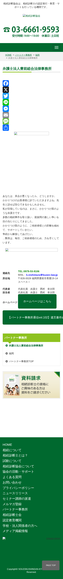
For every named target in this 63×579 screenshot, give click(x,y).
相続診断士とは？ (15, 455)
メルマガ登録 (12, 504)
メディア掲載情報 (15, 531)
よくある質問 (12, 477)
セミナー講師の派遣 (17, 498)
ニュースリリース (15, 493)
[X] (31, 90)
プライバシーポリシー (18, 488)
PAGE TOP (51, 565)
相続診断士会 (12, 515)
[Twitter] (31, 96)
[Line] (31, 102)
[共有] (31, 127)
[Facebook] (31, 83)
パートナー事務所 (23, 55)
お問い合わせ (12, 482)
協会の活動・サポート (18, 471)
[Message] (31, 121)
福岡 (37, 55)
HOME (8, 55)
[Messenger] (31, 108)
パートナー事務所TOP (21, 361)
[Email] (31, 115)
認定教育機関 (12, 520)
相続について (12, 450)
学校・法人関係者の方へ (20, 525)
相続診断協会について (18, 466)
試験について (12, 461)
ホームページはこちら (37, 301)
